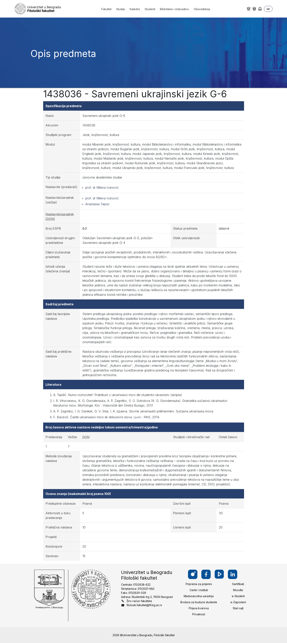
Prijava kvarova (199, 608)
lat (268, 9)
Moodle (238, 590)
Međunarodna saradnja (199, 596)
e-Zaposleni (238, 602)
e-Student (238, 596)
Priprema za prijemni (199, 584)
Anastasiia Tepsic (97, 204)
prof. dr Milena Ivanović (102, 187)
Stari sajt (238, 608)
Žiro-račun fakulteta (139, 601)
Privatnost (198, 614)
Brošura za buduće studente (198, 602)
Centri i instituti (199, 590)
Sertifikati (238, 584)
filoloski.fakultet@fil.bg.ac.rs (144, 605)
